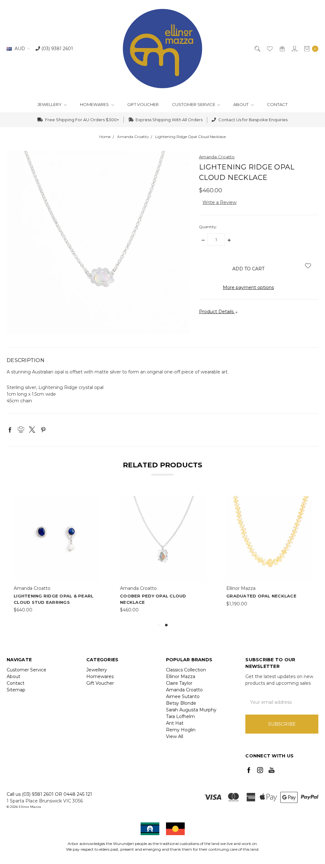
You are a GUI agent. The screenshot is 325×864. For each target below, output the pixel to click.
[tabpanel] (56, 554)
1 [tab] (159, 625)
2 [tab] (166, 625)
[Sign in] (294, 48)
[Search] (256, 48)
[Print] (21, 429)
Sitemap (16, 690)
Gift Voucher (143, 104)
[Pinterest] (43, 429)
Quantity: (208, 226)
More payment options (248, 287)
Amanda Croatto (184, 690)
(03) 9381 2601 (56, 48)
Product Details (217, 311)
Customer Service (194, 104)
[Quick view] (95, 500)
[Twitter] (32, 429)
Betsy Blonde (181, 703)
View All (174, 736)
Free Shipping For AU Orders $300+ (81, 119)
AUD (19, 48)
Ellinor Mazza (180, 676)
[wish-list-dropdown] (308, 265)
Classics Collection (186, 670)
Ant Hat (174, 723)
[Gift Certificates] (281, 48)
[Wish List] (269, 48)
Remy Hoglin (181, 730)
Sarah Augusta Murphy (191, 710)
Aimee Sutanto (183, 696)
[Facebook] (10, 429)
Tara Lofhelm (180, 716)
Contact (277, 104)
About (241, 104)
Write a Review (219, 202)
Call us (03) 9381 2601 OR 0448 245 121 (49, 794)
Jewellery (50, 104)
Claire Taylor (179, 683)
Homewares (95, 104)
